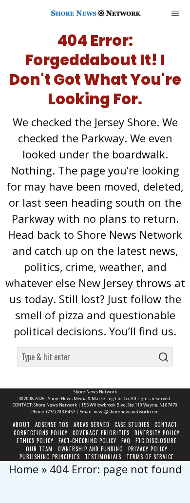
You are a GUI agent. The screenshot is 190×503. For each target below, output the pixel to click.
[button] (163, 357)
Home (23, 469)
